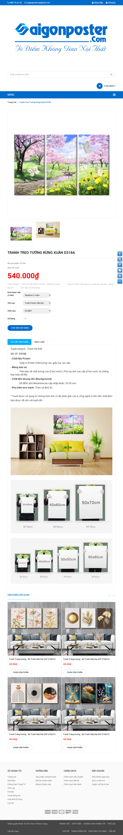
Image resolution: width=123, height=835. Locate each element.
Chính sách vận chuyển (73, 777)
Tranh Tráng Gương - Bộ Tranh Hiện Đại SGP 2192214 (86, 659)
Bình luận (39, 342)
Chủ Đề (11, 792)
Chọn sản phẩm (20, 672)
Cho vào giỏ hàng (20, 328)
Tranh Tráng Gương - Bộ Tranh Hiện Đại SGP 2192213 (32, 734)
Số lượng (11, 318)
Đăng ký (112, 2)
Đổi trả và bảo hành (44, 780)
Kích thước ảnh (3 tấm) (14, 293)
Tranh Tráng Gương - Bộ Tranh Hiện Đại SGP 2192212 (86, 734)
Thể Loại (11, 303)
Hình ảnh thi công (15, 799)
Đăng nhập (98, 2)
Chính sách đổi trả (71, 780)
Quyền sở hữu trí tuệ (100, 784)
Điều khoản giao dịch (101, 777)
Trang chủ (12, 102)
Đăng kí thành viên (43, 784)
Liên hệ (11, 803)
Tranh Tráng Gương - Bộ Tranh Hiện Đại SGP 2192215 (32, 659)
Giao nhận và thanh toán (46, 777)
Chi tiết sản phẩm (19, 342)
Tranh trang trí (18, 349)
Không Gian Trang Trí (16, 784)
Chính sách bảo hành (72, 784)
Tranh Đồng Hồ (14, 795)
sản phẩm (109, 86)
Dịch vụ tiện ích (98, 780)
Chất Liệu (12, 311)
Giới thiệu (11, 780)
